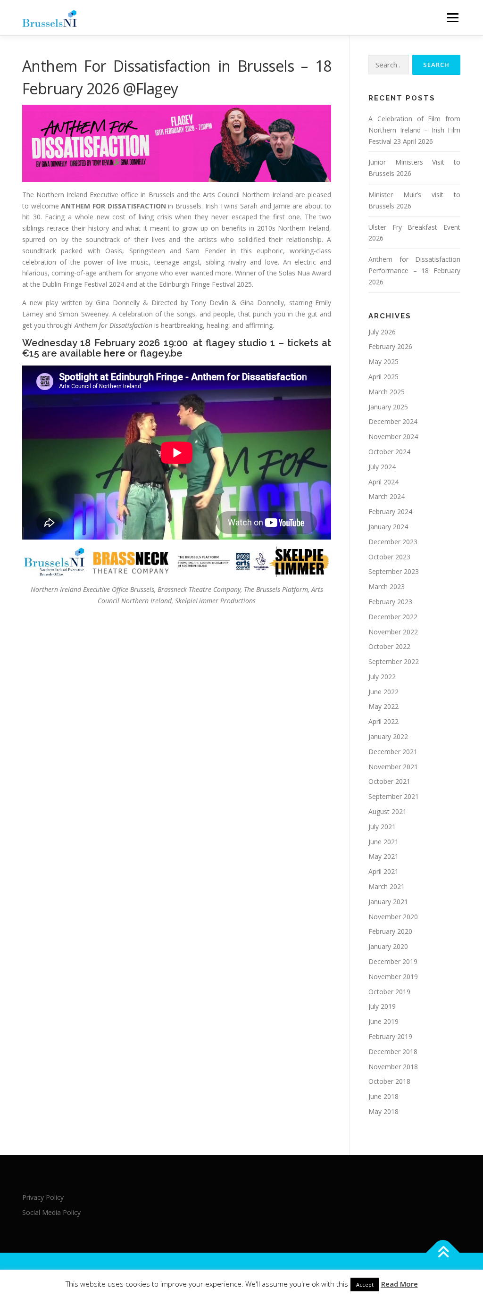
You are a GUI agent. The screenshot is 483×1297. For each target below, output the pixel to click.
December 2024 (392, 421)
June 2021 (383, 841)
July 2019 (382, 1006)
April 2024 (383, 481)
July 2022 (382, 676)
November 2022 (393, 631)
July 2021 (382, 826)
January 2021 (388, 901)
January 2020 (388, 946)
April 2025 (383, 376)
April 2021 (383, 871)
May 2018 (383, 1111)
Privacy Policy (43, 1197)
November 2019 (393, 976)
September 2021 (393, 796)
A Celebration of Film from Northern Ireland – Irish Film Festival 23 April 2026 (414, 130)
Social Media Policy (51, 1212)
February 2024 (390, 511)
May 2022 (383, 706)
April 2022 (383, 721)
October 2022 (389, 646)
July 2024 (382, 466)
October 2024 (389, 451)
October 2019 (389, 991)
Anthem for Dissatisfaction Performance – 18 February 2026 (414, 270)
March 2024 (386, 496)
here (114, 353)
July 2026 (382, 331)
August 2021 (387, 811)
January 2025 (388, 406)
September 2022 (393, 661)
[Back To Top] (443, 1253)
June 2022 (383, 691)
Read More (399, 1284)
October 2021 (389, 781)
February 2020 (390, 931)
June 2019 (383, 1021)
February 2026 (390, 346)
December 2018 (392, 1051)
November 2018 (393, 1066)
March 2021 (386, 886)
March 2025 (386, 391)
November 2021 (393, 766)
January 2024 (388, 526)
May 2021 (383, 856)
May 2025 (383, 361)
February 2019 (390, 1036)
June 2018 (383, 1096)
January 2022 (388, 736)
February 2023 (390, 601)
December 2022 (392, 616)
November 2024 (393, 436)
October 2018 (389, 1081)
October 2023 (389, 556)
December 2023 (392, 541)
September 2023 (393, 571)
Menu (452, 17)
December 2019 (392, 961)
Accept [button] (365, 1284)
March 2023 (386, 586)
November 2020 (393, 916)
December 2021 (392, 751)
